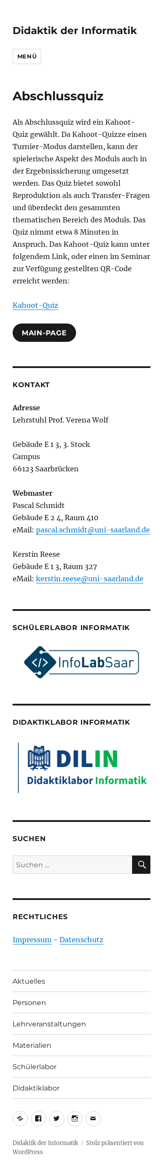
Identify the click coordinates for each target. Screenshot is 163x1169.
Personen (29, 1003)
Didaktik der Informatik (75, 30)
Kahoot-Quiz (35, 305)
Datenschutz (81, 939)
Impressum (32, 939)
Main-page (44, 333)
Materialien (32, 1045)
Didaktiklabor (36, 1088)
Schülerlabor (35, 1067)
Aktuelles (29, 981)
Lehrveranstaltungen (49, 1024)
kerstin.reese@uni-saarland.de (89, 578)
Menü (27, 56)
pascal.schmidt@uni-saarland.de (93, 529)
